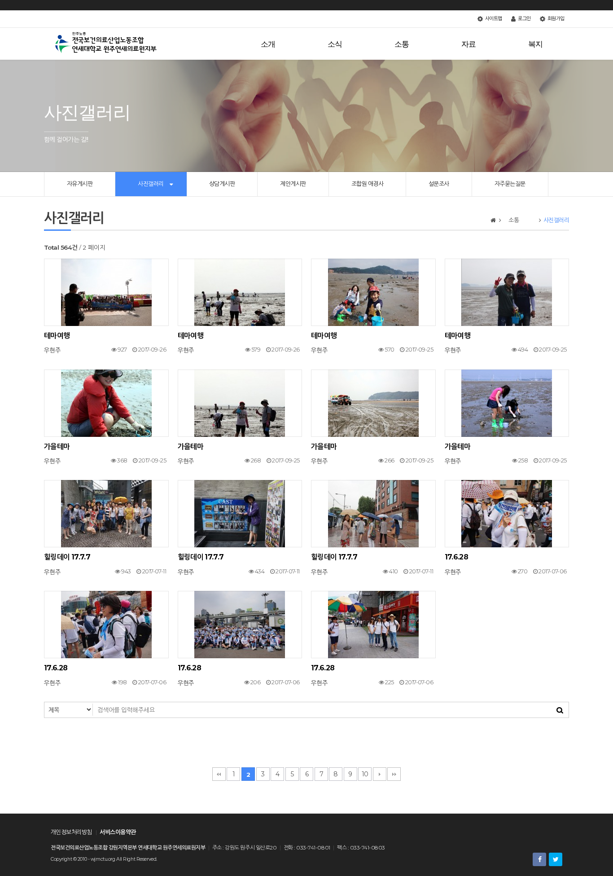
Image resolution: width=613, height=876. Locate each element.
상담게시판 (222, 183)
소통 (409, 44)
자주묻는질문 (510, 183)
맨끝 (394, 774)
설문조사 (439, 183)
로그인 (523, 19)
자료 (476, 44)
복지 (539, 44)
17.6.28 (457, 557)
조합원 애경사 (367, 183)
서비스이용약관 (118, 832)
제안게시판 (293, 183)
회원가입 (555, 19)
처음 (219, 774)
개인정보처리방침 (71, 832)
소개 (275, 44)
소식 (342, 44)
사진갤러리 (150, 183)
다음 (379, 774)
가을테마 (57, 446)
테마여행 (57, 335)
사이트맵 (493, 19)
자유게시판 (79, 183)
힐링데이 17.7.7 (67, 557)
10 (365, 774)
